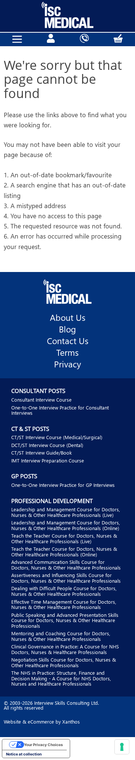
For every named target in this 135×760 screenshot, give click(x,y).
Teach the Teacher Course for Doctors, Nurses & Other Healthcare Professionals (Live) (64, 538)
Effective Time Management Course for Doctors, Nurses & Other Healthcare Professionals (63, 604)
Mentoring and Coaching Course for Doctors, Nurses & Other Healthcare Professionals (60, 636)
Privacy (67, 364)
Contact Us (67, 340)
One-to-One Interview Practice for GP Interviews (63, 485)
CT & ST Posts (30, 428)
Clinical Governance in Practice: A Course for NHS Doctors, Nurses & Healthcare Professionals (65, 649)
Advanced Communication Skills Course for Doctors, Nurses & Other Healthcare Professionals (66, 565)
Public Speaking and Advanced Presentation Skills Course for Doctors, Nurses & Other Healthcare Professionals (64, 620)
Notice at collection (24, 754)
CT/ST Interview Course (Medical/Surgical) (56, 437)
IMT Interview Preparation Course (47, 460)
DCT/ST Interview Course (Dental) (47, 445)
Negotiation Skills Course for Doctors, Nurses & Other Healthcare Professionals (63, 662)
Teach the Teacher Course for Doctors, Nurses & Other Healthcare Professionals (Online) (64, 551)
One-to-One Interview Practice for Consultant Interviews (60, 410)
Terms (67, 352)
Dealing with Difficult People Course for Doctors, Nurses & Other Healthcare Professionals (64, 591)
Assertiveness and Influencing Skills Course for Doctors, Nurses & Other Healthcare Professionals (66, 578)
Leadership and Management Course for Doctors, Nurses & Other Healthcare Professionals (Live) (65, 512)
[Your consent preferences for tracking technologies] (122, 747)
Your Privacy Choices (43, 744)
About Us (68, 317)
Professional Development (52, 501)
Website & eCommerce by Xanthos (42, 721)
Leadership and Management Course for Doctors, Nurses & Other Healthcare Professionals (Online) (65, 525)
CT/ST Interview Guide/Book (41, 452)
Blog (67, 329)
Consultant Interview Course (41, 399)
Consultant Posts (38, 390)
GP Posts (24, 476)
